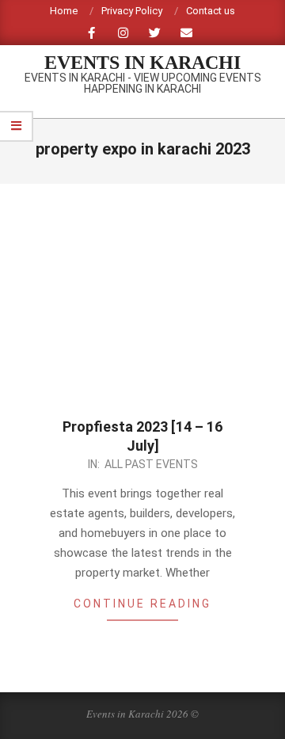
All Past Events (151, 464)
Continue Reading (142, 603)
